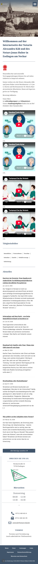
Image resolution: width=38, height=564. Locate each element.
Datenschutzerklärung (24, 552)
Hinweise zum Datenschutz (19, 556)
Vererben (26, 253)
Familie (14, 257)
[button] (35, 4)
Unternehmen (17, 253)
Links (31, 548)
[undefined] (19, 505)
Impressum (10, 552)
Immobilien (7, 253)
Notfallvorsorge (23, 257)
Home (6, 548)
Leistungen (22, 548)
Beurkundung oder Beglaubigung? (15, 381)
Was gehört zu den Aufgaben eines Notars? (18, 417)
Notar (14, 548)
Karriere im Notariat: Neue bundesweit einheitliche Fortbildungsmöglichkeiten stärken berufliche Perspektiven (17, 280)
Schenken (7, 257)
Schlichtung (7, 261)
